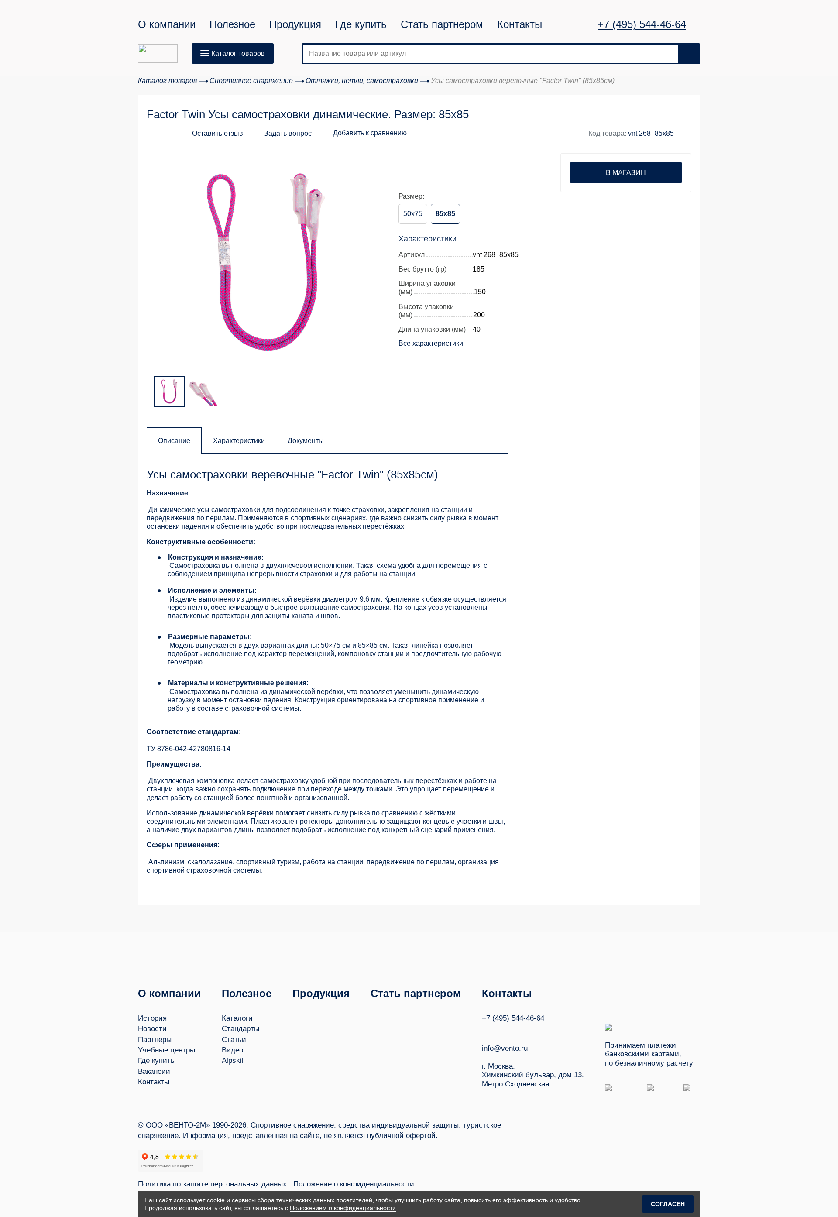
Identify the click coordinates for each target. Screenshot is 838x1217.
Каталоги (237, 1018)
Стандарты (240, 1028)
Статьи (234, 1039)
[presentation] (164, 256)
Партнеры (155, 1039)
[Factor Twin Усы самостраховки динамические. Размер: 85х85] (265, 261)
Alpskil (233, 1060)
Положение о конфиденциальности (353, 1184)
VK (486, 1030)
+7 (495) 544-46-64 (642, 24)
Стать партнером (442, 24)
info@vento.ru (505, 1048)
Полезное (232, 24)
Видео (232, 1050)
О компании (167, 24)
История (152, 1018)
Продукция (295, 24)
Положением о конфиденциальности (343, 1207)
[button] (281, 133)
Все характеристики (430, 343)
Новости (152, 1028)
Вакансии (154, 1071)
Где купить (361, 24)
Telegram (519, 1031)
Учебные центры (166, 1050)
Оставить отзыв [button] (217, 133)
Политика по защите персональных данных (212, 1184)
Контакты (519, 24)
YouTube (502, 1031)
